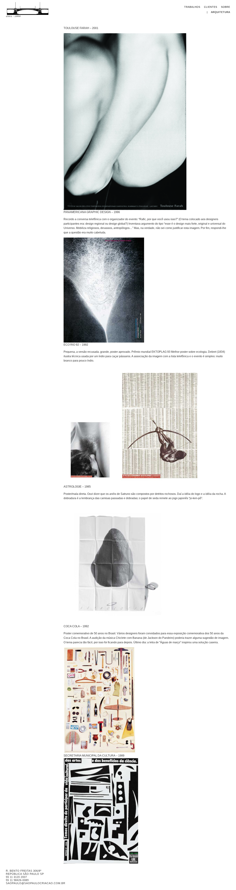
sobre (225, 7)
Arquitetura (220, 12)
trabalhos (192, 7)
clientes (210, 7)
